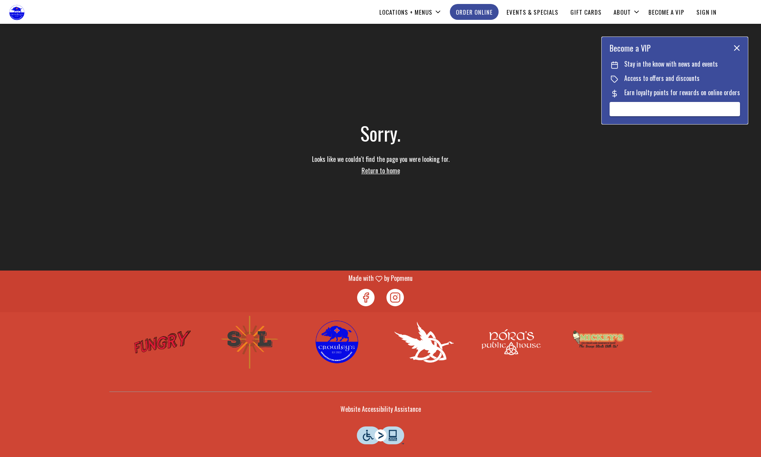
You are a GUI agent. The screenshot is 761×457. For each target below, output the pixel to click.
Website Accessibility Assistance (380, 409)
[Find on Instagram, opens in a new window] (395, 297)
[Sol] (250, 342)
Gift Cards (586, 12)
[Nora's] (511, 342)
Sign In (706, 12)
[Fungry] (163, 342)
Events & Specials (532, 12)
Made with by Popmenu (209, 278)
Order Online (474, 12)
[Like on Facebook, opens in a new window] (366, 297)
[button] (410, 12)
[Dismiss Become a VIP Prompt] (736, 48)
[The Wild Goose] (424, 342)
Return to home (380, 170)
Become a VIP (666, 12)
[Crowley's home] (42, 12)
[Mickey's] (598, 342)
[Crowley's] (337, 342)
